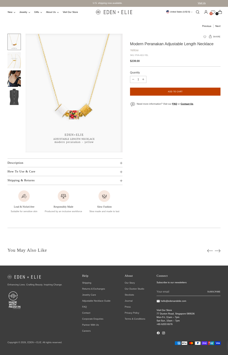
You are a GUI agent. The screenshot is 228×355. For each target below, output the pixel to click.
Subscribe (213, 292)
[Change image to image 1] (14, 42)
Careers (86, 330)
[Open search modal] (197, 12)
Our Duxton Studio (134, 288)
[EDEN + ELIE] (114, 12)
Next (217, 26)
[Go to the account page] (204, 12)
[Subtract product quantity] (133, 79)
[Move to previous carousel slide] (210, 251)
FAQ (84, 306)
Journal (129, 300)
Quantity (135, 72)
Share (216, 37)
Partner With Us (90, 324)
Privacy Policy (132, 312)
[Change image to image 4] (14, 97)
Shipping (86, 282)
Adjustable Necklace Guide (96, 300)
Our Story (130, 282)
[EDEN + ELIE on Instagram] (164, 333)
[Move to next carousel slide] (217, 251)
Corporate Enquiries (92, 318)
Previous (206, 26)
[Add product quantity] (143, 79)
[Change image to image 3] (14, 78)
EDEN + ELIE (34, 342)
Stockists (129, 294)
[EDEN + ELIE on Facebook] (159, 333)
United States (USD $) (180, 12)
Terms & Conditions (135, 318)
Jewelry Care (89, 294)
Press (128, 306)
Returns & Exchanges (93, 288)
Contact (86, 312)
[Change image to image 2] (14, 60)
